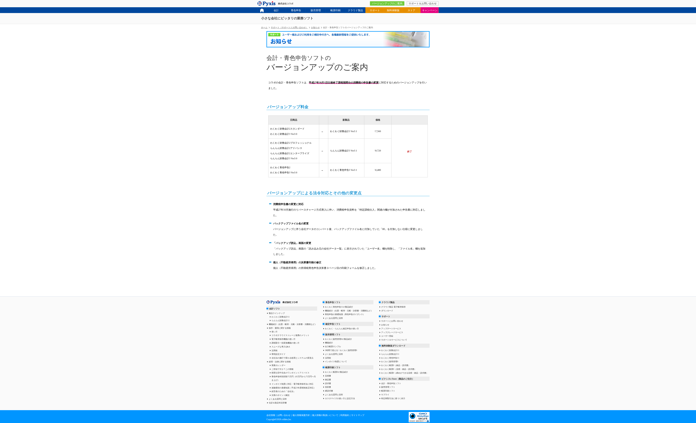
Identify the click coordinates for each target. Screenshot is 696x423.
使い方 (274, 332)
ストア (411, 10)
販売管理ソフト (333, 334)
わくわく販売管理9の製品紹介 (338, 339)
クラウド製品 (355, 10)
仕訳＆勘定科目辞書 (278, 403)
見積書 (328, 376)
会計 (276, 10)
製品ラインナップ (277, 313)
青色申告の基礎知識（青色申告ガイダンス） (345, 314)
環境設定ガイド (278, 354)
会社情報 (270, 415)
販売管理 (316, 10)
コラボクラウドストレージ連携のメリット (290, 335)
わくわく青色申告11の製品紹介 (339, 307)
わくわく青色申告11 (390, 358)
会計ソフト (274, 308)
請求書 (328, 383)
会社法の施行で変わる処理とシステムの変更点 (292, 358)
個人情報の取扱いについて (325, 415)
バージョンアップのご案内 (387, 3)
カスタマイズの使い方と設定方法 (340, 398)
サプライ (385, 395)
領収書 (328, 387)
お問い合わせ (283, 415)
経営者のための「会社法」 (283, 391)
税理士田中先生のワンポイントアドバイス (290, 373)
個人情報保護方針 (301, 415)
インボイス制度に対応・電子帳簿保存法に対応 (292, 384)
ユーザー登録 (387, 336)
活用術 (274, 350)
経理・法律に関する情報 (280, 362)
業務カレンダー (278, 365)
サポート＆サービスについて (394, 340)
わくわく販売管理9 (389, 361)
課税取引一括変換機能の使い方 (285, 343)
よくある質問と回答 (278, 399)
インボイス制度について (336, 361)
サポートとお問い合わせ (392, 321)
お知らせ (315, 27)
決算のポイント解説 (280, 395)
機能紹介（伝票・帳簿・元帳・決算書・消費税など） (293, 324)
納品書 (328, 379)
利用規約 (344, 415)
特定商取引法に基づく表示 (393, 398)
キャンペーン (429, 10)
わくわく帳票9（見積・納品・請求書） (398, 369)
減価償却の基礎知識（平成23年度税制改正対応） (294, 388)
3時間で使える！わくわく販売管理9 (341, 350)
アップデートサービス (391, 328)
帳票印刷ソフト (333, 367)
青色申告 (296, 10)
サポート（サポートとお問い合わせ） (289, 27)
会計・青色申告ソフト (391, 383)
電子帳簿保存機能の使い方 (283, 339)
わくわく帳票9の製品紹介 (336, 372)
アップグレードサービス (392, 332)
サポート (375, 10)
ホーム (264, 27)
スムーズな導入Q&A (281, 347)
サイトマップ (357, 415)
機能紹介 (329, 343)
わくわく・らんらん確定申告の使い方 (342, 328)
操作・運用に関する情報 (280, 328)
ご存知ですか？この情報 (282, 369)
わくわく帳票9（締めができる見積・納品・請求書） (404, 373)
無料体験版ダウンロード (393, 345)
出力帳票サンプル (333, 346)
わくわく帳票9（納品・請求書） (395, 365)
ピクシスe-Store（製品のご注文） (398, 379)
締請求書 (329, 391)
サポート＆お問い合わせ (423, 3)
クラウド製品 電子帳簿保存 (393, 307)
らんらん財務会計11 (281, 320)
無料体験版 (393, 10)
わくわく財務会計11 (281, 317)
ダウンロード (387, 311)
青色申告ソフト (333, 302)
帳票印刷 (335, 10)
